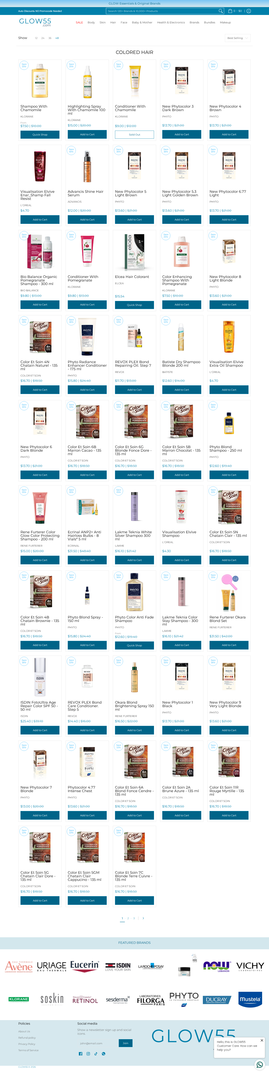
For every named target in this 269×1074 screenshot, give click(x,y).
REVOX (119, 372)
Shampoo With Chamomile (33, 108)
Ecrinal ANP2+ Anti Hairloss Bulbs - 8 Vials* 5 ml (84, 535)
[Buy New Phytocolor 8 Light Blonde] (229, 251)
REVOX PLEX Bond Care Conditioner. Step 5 (85, 706)
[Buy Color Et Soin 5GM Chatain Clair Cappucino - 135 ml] (87, 847)
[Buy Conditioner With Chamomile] (134, 81)
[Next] (144, 918)
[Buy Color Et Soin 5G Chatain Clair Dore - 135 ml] (39, 847)
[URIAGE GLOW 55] (51, 966)
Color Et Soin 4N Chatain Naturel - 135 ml (39, 365)
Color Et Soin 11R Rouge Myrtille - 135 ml (227, 791)
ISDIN (24, 716)
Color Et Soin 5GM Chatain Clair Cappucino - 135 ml (84, 876)
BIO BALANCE (29, 290)
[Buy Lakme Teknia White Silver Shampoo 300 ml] (134, 506)
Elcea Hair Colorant (132, 277)
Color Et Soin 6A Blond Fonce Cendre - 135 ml (134, 791)
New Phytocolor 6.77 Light (228, 193)
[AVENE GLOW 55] (18, 966)
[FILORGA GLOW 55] (151, 999)
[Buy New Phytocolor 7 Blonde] (39, 762)
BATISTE (167, 372)
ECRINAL (73, 545)
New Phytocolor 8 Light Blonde (225, 278)
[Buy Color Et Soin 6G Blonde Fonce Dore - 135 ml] (134, 421)
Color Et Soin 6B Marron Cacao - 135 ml (84, 450)
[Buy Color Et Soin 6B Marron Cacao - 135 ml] (87, 421)
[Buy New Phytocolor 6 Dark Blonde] (39, 421)
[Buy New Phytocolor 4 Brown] (229, 81)
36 (49, 38)
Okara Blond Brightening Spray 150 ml (134, 706)
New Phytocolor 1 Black (177, 704)
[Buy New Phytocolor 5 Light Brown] (134, 166)
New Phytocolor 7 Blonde (36, 789)
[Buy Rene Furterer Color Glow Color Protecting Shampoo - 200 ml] (39, 506)
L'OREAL (26, 205)
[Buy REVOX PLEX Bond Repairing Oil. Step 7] (134, 336)
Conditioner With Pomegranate (83, 278)
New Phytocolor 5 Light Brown (130, 193)
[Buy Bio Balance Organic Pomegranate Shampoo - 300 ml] (39, 251)
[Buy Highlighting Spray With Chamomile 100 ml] (87, 81)
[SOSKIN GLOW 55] (51, 999)
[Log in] (249, 11)
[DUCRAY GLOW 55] (217, 999)
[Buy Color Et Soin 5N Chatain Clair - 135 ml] (229, 506)
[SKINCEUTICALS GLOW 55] (184, 966)
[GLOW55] (35, 22)
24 (43, 38)
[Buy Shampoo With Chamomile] (39, 81)
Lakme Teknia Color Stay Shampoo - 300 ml (180, 620)
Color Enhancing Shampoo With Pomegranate (177, 280)
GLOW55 (23, 1067)
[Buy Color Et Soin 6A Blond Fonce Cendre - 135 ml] (134, 762)
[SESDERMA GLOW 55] (118, 999)
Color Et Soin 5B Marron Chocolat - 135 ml (181, 450)
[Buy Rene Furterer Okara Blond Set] (229, 592)
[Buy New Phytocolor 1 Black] (181, 677)
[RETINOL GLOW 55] (84, 999)
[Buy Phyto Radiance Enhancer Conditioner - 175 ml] (87, 336)
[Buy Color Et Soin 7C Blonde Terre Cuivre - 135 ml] (134, 847)
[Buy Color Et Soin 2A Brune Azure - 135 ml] (181, 762)
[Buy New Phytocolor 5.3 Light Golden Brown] (181, 166)
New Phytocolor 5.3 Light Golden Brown (180, 193)
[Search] (221, 11)
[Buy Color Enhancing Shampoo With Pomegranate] (181, 251)
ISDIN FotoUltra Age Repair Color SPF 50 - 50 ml (39, 706)
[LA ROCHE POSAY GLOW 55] (151, 966)
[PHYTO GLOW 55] (184, 999)
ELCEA (119, 283)
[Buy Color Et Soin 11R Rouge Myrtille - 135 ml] (229, 762)
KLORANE (26, 116)
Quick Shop (39, 134)
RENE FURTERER (31, 545)
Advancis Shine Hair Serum (85, 193)
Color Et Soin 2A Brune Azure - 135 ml (180, 789)
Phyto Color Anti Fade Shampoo (134, 619)
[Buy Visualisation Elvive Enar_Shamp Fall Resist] (39, 166)
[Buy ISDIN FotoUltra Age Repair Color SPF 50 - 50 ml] (39, 677)
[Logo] (217, 966)
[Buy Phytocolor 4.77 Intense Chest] (87, 762)
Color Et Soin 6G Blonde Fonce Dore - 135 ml (133, 450)
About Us (24, 1031)
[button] (80, 1054)
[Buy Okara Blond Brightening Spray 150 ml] (134, 677)
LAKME (119, 545)
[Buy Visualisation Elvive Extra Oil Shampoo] (229, 336)
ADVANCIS (75, 201)
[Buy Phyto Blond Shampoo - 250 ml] (229, 421)
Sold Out (134, 134)
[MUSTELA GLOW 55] (250, 999)
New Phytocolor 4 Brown (225, 108)
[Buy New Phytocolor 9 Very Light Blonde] (229, 677)
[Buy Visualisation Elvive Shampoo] (181, 506)
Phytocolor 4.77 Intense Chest (81, 789)
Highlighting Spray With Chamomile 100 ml (86, 110)
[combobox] (162, 11)
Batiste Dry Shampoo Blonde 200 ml (181, 364)
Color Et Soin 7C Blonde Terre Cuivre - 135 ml (133, 876)
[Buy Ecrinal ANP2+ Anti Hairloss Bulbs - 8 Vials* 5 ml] (87, 506)
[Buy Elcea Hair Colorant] (134, 251)
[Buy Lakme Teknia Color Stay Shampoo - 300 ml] (181, 592)
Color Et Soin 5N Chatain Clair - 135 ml (228, 534)
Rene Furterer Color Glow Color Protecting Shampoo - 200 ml (39, 535)
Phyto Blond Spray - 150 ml (85, 619)
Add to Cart (87, 134)
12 (36, 38)
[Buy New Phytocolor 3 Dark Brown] (181, 81)
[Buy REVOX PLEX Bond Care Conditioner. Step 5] (87, 677)
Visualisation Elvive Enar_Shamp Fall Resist (37, 195)
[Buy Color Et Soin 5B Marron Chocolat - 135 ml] (181, 421)
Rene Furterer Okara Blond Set (228, 619)
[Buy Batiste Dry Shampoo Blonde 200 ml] (181, 336)
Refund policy (27, 1037)
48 (57, 38)
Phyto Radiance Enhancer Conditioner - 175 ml (87, 365)
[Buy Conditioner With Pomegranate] (87, 251)
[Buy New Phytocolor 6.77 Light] (229, 166)
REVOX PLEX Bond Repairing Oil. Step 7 (133, 364)
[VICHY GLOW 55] (250, 966)
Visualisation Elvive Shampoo (179, 534)
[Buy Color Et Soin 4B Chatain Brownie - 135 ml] (39, 592)
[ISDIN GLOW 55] (118, 966)
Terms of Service (28, 1050)
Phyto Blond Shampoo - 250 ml (226, 449)
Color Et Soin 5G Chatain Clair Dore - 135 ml (38, 876)
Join (125, 1043)
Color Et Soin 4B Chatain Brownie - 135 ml (39, 620)
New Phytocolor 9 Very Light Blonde (225, 704)
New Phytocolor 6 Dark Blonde (36, 449)
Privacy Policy (26, 1043)
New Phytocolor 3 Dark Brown (178, 108)
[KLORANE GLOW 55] (18, 999)
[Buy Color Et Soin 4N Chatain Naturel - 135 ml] (39, 336)
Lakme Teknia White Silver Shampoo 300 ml (133, 535)
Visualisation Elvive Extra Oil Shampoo (227, 364)
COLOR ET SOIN (30, 375)
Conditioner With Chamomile (130, 108)
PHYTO (166, 116)
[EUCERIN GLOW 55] (84, 966)
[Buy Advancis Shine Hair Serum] (87, 166)
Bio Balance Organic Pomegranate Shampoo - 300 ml (38, 280)
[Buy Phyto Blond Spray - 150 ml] (87, 592)
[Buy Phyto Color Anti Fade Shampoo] (134, 592)
